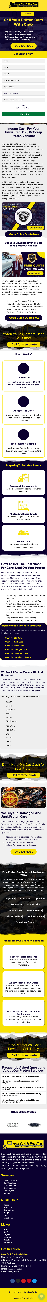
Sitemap (17, 1298)
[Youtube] (23, 1281)
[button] (14, 14)
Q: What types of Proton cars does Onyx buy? (21, 1076)
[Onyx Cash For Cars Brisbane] (23, 7)
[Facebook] (12, 1281)
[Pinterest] (29, 1281)
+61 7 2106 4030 (16, 1257)
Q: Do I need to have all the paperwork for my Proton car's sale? (21, 1095)
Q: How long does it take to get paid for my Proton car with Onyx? (20, 1101)
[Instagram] (18, 1281)
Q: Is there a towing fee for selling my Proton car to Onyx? (23, 1088)
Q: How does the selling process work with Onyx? (20, 1082)
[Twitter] (34, 1281)
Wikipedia (35, 690)
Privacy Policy (27, 1298)
